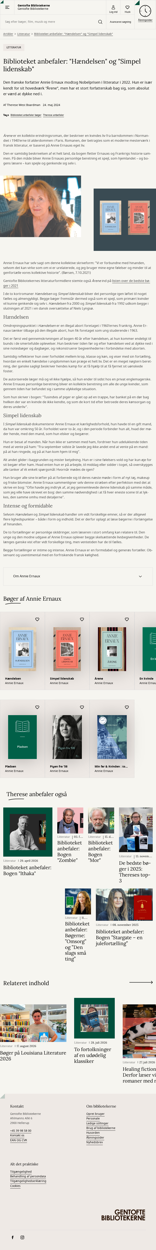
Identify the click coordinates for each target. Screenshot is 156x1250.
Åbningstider (95, 1138)
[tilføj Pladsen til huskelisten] (37, 707)
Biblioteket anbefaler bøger (26, 115)
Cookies (15, 1186)
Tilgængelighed (21, 1172)
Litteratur (23, 34)
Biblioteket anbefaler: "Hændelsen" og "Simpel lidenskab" (73, 34)
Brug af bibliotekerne (100, 1128)
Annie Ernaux (14, 683)
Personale (93, 1118)
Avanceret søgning (120, 22)
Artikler (8, 34)
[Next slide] (141, 983)
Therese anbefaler (53, 115)
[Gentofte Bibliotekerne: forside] (123, 1215)
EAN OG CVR (18, 1140)
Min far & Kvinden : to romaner (110, 767)
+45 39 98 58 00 (20, 1131)
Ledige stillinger (97, 1123)
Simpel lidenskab (62, 679)
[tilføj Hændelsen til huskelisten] (37, 619)
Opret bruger (95, 1114)
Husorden (93, 1133)
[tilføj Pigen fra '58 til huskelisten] (82, 707)
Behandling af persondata (28, 1176)
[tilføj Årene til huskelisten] (127, 619)
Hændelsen (13, 679)
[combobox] (53, 22)
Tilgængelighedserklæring (28, 1181)
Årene (99, 679)
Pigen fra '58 (58, 766)
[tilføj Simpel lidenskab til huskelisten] (82, 619)
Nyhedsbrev (94, 1142)
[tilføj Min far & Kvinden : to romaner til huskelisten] (127, 707)
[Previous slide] (141, 990)
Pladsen (10, 766)
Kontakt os (17, 1135)
